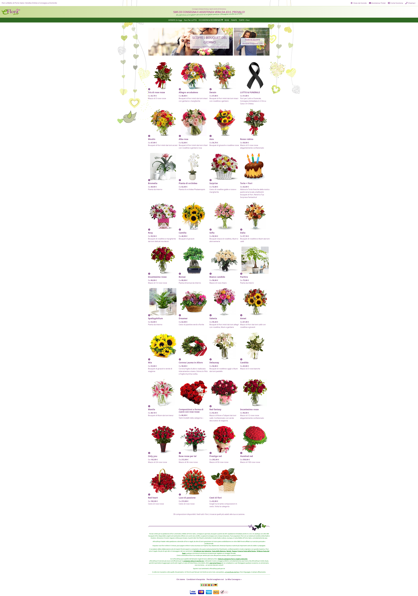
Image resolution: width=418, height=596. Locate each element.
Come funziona (396, 3)
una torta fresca (215, 563)
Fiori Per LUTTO (190, 20)
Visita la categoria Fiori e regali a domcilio (232, 559)
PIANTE (234, 20)
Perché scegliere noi (215, 579)
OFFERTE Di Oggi (175, 20)
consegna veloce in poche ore (193, 561)
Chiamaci (411, 3)
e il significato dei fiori (232, 572)
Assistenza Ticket (378, 3)
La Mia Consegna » (233, 579)
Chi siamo (180, 579)
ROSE (227, 20)
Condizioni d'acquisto (195, 579)
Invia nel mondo (360, 3)
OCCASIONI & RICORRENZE (210, 20)
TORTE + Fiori (244, 20)
